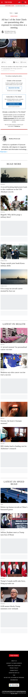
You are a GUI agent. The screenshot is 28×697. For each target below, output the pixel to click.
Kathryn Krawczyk (11, 31)
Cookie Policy (14, 670)
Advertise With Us (14, 672)
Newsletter (24, 62)
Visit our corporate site (21, 691)
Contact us (17, 126)
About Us (14, 660)
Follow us (17, 62)
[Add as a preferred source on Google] (14, 685)
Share (5, 62)
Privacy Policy (14, 668)
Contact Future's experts (14, 663)
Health (16, 13)
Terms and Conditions (14, 665)
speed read (14, 16)
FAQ (14, 675)
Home (11, 13)
